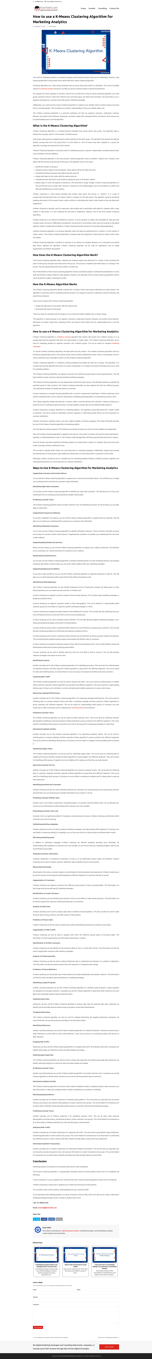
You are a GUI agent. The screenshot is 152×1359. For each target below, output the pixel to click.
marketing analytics (47, 89)
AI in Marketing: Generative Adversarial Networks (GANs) (51, 1337)
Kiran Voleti (47, 1227)
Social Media (52, 26)
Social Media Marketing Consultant (71, 1356)
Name (35, 1289)
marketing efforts (78, 708)
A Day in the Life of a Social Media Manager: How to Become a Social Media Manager (105, 1266)
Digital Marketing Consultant (70, 1231)
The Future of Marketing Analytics (108, 1337)
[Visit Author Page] (38, 1230)
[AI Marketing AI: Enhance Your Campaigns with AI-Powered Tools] (46, 1255)
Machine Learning (64, 337)
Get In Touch (109, 1347)
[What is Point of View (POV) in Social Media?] (76, 1255)
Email (79, 1289)
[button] (36, 1219)
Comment (36, 1304)
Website (35, 1297)
